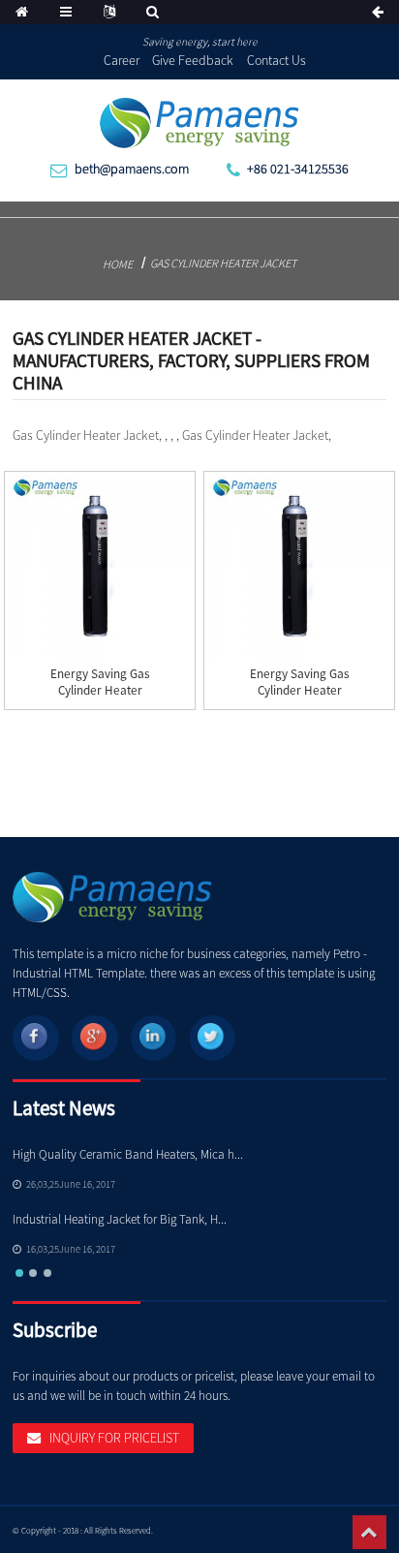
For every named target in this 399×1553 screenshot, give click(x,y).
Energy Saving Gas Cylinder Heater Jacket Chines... (100, 690)
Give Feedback (192, 60)
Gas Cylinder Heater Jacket (223, 263)
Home (118, 264)
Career (121, 60)
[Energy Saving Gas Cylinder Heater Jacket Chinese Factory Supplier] (99, 566)
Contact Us (276, 60)
